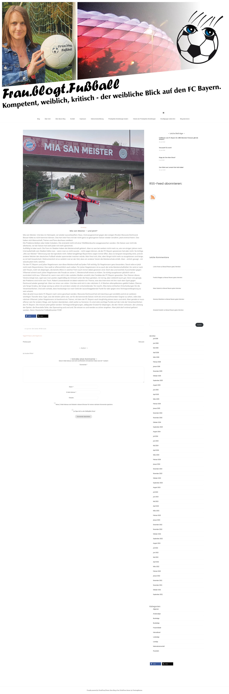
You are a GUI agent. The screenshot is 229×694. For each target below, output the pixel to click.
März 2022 (156, 566)
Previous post (27, 342)
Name (71, 387)
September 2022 (158, 538)
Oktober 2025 (157, 376)
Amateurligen (157, 614)
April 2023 (156, 506)
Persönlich (156, 651)
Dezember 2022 (157, 524)
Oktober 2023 (157, 478)
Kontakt (72, 119)
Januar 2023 (156, 520)
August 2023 (156, 487)
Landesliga (156, 637)
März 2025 (156, 399)
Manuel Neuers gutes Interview (172, 266)
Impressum (83, 119)
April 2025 (156, 394)
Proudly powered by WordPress (96, 690)
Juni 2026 (155, 343)
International (156, 632)
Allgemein (156, 609)
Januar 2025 (156, 408)
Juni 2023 (155, 497)
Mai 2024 (155, 445)
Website (71, 398)
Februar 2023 (157, 515)
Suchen (199, 325)
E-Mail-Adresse (71, 392)
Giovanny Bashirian (158, 299)
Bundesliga (83, 227)
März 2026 (156, 357)
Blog (38, 119)
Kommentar (83, 364)
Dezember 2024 (157, 413)
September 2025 (158, 380)
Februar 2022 (157, 571)
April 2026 (156, 352)
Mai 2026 (155, 348)
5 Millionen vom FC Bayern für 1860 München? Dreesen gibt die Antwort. (178, 138)
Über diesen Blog (60, 119)
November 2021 (157, 585)
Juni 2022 (155, 552)
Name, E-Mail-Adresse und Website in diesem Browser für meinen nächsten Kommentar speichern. (84, 404)
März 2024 (156, 455)
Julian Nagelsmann (37, 335)
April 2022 (156, 562)
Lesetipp (155, 641)
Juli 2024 (155, 436)
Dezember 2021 (157, 580)
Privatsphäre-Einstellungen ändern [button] (118, 119)
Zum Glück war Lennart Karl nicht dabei (171, 167)
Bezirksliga (156, 618)
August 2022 (156, 543)
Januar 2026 (156, 366)
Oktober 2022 (157, 534)
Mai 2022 (155, 557)
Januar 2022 (156, 576)
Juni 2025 (155, 390)
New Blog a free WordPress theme (120, 690)
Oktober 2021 (157, 590)
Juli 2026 (155, 338)
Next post (141, 342)
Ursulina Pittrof (29, 353)
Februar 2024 (157, 459)
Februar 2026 (157, 362)
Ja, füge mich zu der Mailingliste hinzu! (84, 411)
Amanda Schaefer (158, 310)
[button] (30, 316)
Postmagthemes (137, 690)
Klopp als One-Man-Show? (167, 157)
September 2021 (158, 594)
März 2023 (156, 511)
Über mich (48, 119)
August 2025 (156, 385)
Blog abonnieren (185, 119)
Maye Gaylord (157, 288)
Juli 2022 (155, 548)
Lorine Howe (156, 266)
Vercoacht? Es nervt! (165, 147)
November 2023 (157, 473)
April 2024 (156, 450)
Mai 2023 (155, 501)
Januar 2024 (156, 464)
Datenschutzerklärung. (187, 245)
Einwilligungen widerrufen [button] (167, 119)
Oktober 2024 (157, 422)
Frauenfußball (157, 628)
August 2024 (156, 431)
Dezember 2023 (157, 469)
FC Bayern (29, 335)
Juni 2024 (155, 441)
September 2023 (158, 483)
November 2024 (157, 417)
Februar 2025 (157, 404)
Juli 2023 (155, 492)
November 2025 (157, 371)
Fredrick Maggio (157, 277)
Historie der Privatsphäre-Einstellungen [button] (144, 119)
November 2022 (157, 529)
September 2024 (158, 427)
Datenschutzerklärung (97, 119)
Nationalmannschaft (159, 646)
